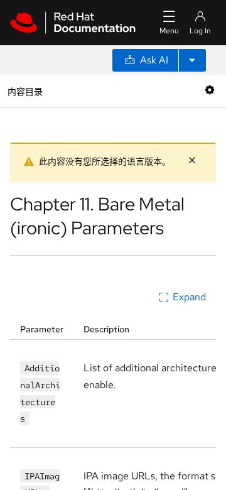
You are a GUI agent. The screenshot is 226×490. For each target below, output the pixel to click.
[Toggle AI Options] (192, 60)
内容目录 (25, 90)
